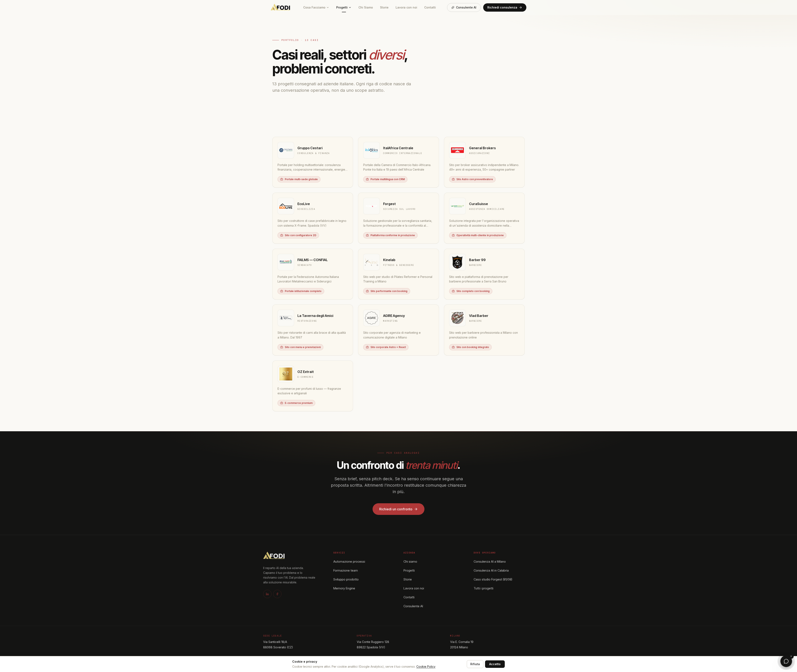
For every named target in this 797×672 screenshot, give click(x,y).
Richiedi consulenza (502, 7)
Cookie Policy (425, 666)
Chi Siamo (365, 7)
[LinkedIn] (267, 594)
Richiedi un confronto (395, 509)
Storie (384, 7)
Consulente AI (466, 7)
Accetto (495, 664)
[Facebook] (277, 594)
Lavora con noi (406, 7)
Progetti (342, 7)
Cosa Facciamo (314, 7)
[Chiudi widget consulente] (791, 656)
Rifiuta (475, 664)
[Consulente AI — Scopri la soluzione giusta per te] (786, 661)
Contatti (430, 7)
